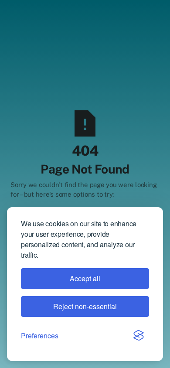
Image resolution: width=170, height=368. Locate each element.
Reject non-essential (85, 306)
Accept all (85, 278)
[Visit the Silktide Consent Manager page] (138, 335)
